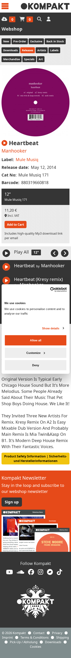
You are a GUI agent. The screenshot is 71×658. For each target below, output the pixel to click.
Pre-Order (19, 41)
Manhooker (14, 151)
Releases (27, 50)
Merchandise (11, 59)
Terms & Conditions (34, 637)
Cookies (35, 647)
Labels (54, 50)
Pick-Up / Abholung (23, 642)
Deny (35, 365)
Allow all (35, 340)
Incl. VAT (13, 216)
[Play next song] (64, 253)
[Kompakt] (45, 6)
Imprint (7, 637)
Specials (29, 59)
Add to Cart (15, 224)
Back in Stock (55, 41)
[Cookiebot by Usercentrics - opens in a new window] (50, 289)
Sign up (12, 502)
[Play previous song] (55, 253)
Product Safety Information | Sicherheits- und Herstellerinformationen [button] (35, 458)
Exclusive (36, 41)
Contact (38, 633)
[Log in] (49, 19)
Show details (50, 328)
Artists (41, 50)
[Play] (6, 253)
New (6, 41)
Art (41, 59)
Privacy (57, 633)
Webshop (12, 29)
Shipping (62, 637)
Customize (33, 352)
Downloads (10, 50)
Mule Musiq (27, 159)
